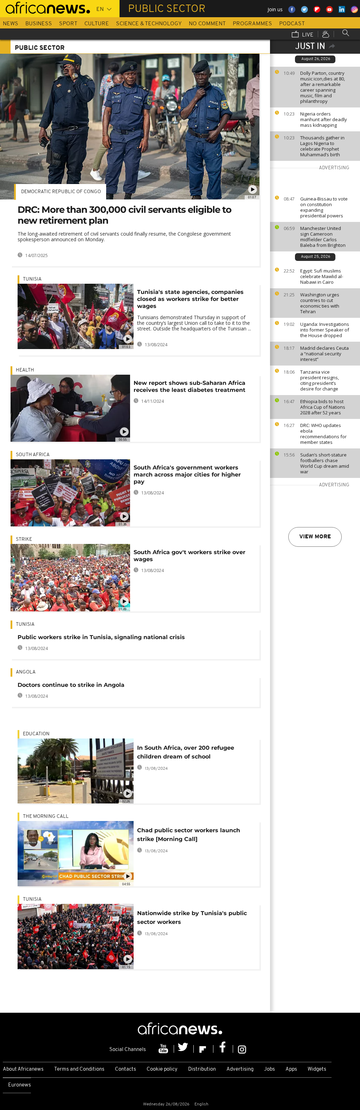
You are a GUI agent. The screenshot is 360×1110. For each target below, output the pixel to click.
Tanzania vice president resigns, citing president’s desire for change (319, 380)
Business (38, 24)
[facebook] (223, 1049)
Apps (291, 1069)
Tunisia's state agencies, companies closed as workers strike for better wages (190, 299)
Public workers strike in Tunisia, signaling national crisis (101, 637)
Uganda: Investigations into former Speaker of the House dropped (324, 329)
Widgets (317, 1069)
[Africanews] (45, 7)
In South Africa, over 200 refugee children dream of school (185, 752)
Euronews (19, 1085)
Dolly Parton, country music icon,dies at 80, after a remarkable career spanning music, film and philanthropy (322, 87)
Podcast (292, 24)
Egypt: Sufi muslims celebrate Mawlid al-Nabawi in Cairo (321, 276)
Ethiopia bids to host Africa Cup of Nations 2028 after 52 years (322, 407)
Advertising (239, 1069)
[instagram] (242, 1049)
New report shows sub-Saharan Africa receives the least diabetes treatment (189, 386)
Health (25, 370)
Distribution (202, 1069)
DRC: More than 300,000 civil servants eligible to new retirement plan (124, 215)
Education (36, 734)
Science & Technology (149, 24)
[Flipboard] (203, 1049)
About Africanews (23, 1069)
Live (307, 35)
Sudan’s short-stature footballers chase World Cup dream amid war (324, 463)
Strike (24, 539)
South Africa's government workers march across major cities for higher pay (187, 474)
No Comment (207, 24)
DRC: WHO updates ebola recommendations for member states (323, 433)
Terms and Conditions (79, 1069)
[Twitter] (184, 1049)
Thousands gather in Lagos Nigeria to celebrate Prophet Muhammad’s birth (322, 146)
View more (315, 537)
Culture (96, 24)
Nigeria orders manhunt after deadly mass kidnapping (323, 119)
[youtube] (164, 1049)
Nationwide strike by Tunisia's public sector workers (192, 917)
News (10, 24)
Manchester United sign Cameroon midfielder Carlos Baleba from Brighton (323, 236)
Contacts (125, 1069)
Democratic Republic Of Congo (61, 192)
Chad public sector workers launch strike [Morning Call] (188, 834)
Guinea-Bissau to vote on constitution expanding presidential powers (324, 207)
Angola (26, 672)
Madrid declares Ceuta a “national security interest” (324, 353)
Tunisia (32, 279)
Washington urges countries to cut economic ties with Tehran (319, 303)
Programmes (252, 24)
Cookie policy (162, 1069)
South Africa (33, 455)
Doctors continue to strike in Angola (71, 685)
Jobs (269, 1069)
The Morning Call (46, 816)
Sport (68, 24)
